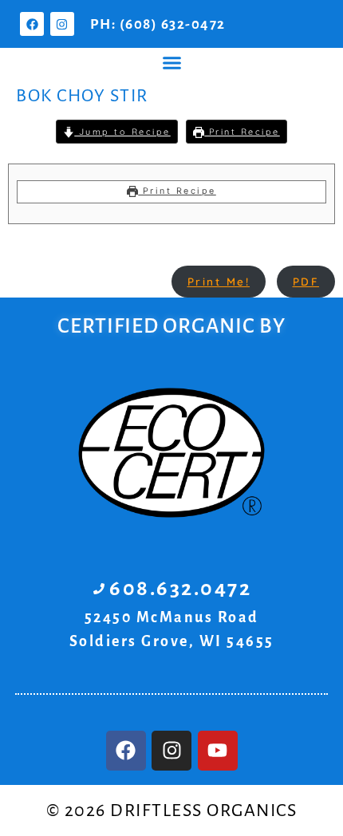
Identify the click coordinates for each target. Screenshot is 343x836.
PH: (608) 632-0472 (158, 24)
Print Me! (218, 281)
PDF (306, 281)
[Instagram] (62, 24)
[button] (171, 63)
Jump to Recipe (122, 131)
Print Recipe (242, 131)
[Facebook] (32, 24)
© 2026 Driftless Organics (172, 810)
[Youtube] (218, 751)
